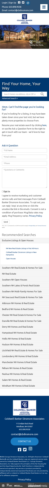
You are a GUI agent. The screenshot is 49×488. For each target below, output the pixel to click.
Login (4, 2)
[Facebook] (19, 2)
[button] (42, 94)
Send (6, 222)
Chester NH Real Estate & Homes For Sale (21, 315)
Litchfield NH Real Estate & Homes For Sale (22, 350)
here (44, 125)
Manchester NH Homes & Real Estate (19, 362)
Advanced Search (9, 98)
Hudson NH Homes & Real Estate (17, 344)
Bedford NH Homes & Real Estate (18, 309)
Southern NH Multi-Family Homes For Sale (22, 291)
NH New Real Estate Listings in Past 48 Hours (22, 248)
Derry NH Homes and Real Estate (17, 327)
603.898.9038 (15, 7)
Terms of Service (42, 225)
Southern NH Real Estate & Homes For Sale (22, 268)
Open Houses (11, 258)
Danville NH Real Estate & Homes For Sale (21, 321)
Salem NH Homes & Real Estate (16, 380)
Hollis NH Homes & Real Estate (16, 339)
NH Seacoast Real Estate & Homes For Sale (22, 297)
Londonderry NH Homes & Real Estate (20, 356)
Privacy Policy (35, 216)
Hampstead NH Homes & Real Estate (19, 333)
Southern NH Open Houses (14, 280)
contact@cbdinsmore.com (20, 10)
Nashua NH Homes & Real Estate (17, 374)
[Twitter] (23, 2)
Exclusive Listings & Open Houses (18, 240)
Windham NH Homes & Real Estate (18, 386)
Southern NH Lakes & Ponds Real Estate (21, 285)
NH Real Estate (9, 274)
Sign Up (12, 2)
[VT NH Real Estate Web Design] (37, 485)
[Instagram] (28, 3)
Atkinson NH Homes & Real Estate (18, 303)
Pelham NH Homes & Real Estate (17, 368)
